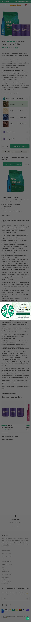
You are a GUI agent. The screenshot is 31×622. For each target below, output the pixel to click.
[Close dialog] (30, 302)
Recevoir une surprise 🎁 (23, 314)
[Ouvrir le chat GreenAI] (27, 618)
